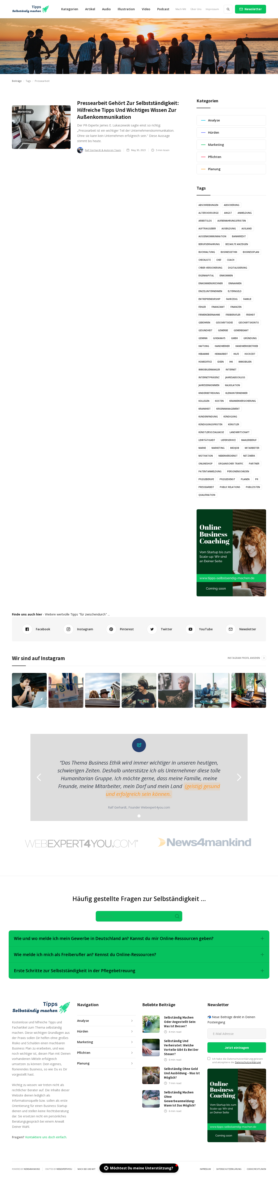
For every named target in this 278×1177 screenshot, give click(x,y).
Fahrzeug (232, 299)
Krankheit (205, 408)
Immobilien (245, 361)
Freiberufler (233, 314)
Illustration (126, 9)
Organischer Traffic (230, 463)
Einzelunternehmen (210, 291)
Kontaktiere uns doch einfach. (46, 1137)
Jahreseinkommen (209, 385)
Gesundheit (205, 330)
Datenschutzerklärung (248, 1062)
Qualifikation (207, 494)
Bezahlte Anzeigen (236, 244)
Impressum (212, 9)
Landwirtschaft (240, 432)
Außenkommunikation (212, 236)
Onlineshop (206, 463)
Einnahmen (235, 283)
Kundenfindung (208, 416)
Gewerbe (223, 330)
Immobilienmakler (209, 369)
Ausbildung (229, 228)
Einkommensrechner (211, 283)
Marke (202, 447)
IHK (231, 361)
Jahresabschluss (235, 377)
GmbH (234, 338)
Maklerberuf (248, 440)
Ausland (247, 228)
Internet (231, 369)
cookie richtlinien (256, 1169)
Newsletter (253, 9)
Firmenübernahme (209, 314)
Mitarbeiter (252, 447)
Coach (230, 259)
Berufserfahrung (209, 244)
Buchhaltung (207, 252)
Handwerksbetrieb (246, 346)
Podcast (163, 9)
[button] (70, 9)
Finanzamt (218, 306)
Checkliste (205, 259)
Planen (245, 479)
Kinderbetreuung (209, 393)
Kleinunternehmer (236, 393)
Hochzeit (250, 353)
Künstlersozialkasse (211, 432)
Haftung (204, 346)
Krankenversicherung (242, 400)
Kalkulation (232, 385)
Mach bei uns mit (86, 1169)
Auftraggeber (207, 228)
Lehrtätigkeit (207, 440)
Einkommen (226, 275)
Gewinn (203, 338)
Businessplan (251, 252)
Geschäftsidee (224, 322)
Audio (106, 9)
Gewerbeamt (241, 330)
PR (256, 479)
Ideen (220, 361)
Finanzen (236, 306)
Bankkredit (239, 236)
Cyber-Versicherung (210, 267)
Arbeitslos (205, 220)
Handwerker (222, 346)
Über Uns (195, 9)
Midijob (234, 447)
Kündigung (230, 416)
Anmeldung (245, 212)
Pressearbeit (206, 487)
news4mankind (32, 1169)
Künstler (233, 424)
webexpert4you (64, 1169)
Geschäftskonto (248, 322)
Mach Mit (180, 9)
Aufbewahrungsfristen (231, 220)
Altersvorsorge (208, 212)
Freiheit (250, 314)
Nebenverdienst (228, 455)
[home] (31, 9)
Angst (228, 212)
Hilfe (236, 353)
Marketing (218, 447)
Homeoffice (205, 361)
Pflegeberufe (206, 479)
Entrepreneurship (209, 299)
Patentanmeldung (210, 471)
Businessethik (229, 252)
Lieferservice (228, 440)
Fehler (202, 306)
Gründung (250, 338)
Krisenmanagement (228, 408)
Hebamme (204, 353)
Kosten (219, 400)
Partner (254, 463)
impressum (205, 1169)
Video (146, 9)
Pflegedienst (227, 479)
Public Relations (230, 487)
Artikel (90, 9)
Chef (218, 259)
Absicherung (231, 205)
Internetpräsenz (209, 377)
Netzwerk (249, 455)
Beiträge (17, 80)
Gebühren (204, 322)
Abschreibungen (208, 205)
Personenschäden (238, 471)
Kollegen (204, 400)
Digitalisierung (237, 267)
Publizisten (253, 487)
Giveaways (219, 338)
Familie (247, 299)
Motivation (206, 455)
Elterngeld (235, 291)
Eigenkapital (206, 275)
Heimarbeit (221, 353)
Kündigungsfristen (210, 424)
